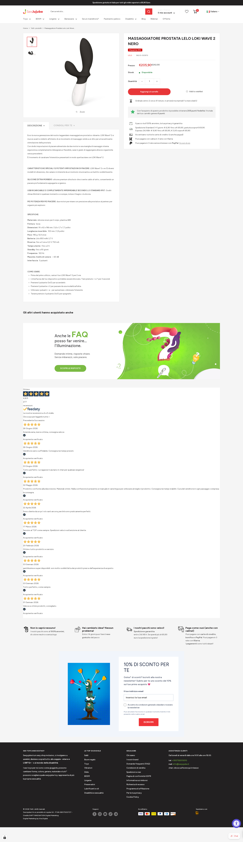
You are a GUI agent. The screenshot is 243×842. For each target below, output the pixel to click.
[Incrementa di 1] (157, 81)
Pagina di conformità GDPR (138, 776)
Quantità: (132, 81)
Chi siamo (130, 755)
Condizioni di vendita (135, 768)
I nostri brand (132, 759)
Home (25, 28)
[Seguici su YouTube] (105, 814)
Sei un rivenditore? (90, 19)
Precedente (28, 420)
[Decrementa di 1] (142, 81)
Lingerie (52, 19)
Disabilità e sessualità (93, 793)
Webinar (154, 19)
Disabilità (129, 19)
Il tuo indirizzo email (133, 691)
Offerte (166, 19)
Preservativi (89, 784)
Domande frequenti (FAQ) (138, 764)
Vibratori (88, 768)
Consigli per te (64, 125)
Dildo (86, 772)
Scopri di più (184, 143)
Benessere (69, 19)
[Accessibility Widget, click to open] (236, 823)
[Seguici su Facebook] (94, 814)
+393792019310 (179, 760)
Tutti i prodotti (36, 28)
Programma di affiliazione (137, 788)
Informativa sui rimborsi (137, 780)
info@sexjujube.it (181, 764)
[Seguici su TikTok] (110, 814)
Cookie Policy (132, 797)
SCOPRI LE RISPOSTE (70, 368)
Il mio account (165, 13)
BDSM (38, 19)
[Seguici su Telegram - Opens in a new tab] (116, 814)
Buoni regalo (89, 759)
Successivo (39, 420)
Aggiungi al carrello (149, 91)
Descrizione (36, 125)
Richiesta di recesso (135, 784)
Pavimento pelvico (112, 19)
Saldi (86, 755)
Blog (143, 19)
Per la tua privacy (134, 793)
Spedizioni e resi (133, 772)
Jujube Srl (50, 812)
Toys (25, 19)
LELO (130, 55)
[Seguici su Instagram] (100, 814)
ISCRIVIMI (149, 722)
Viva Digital (43, 819)
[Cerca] (148, 11)
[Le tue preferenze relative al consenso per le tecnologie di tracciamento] (4, 837)
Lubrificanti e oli (91, 788)
